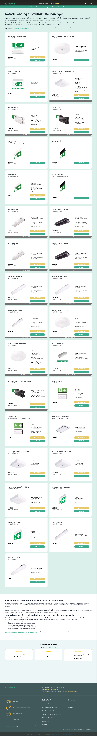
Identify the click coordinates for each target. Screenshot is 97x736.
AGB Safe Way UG (47, 718)
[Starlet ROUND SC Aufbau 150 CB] (62, 48)
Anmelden (71, 707)
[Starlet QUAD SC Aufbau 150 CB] (18, 464)
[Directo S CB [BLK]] (62, 186)
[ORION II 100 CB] (18, 120)
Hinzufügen (38, 57)
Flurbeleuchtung (67, 7)
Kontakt (44, 724)
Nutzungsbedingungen (9, 726)
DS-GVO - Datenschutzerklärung (51, 714)
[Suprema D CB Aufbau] (18, 534)
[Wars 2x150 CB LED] (18, 570)
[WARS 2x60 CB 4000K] (18, 289)
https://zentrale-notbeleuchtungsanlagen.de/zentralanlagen (21, 632)
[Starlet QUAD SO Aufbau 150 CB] (18, 499)
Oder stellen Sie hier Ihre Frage (61, 734)
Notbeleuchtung (30, 7)
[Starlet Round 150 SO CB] (62, 322)
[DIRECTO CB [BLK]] (62, 153)
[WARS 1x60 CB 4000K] (18, 322)
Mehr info (37, 60)
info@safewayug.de (52, 689)
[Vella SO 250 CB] (18, 428)
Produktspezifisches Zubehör (50, 707)
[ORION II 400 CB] (18, 255)
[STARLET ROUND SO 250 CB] (18, 356)
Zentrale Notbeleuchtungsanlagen (21, 28)
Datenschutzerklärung (32, 725)
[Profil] (85, 3)
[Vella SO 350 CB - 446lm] (62, 428)
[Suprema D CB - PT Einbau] (62, 499)
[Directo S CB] (18, 186)
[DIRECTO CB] (18, 153)
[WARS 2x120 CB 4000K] (62, 289)
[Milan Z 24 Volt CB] (18, 83)
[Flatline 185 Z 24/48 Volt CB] (18, 48)
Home (23, 7)
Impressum (45, 721)
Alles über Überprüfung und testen (52, 704)
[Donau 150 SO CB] (62, 356)
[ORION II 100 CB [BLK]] (62, 120)
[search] (87, 3)
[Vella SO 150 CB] (62, 393)
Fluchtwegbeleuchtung (42, 7)
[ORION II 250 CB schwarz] (62, 222)
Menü (74, 7)
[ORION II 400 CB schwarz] (62, 255)
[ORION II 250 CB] (18, 222)
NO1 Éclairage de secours (69, 691)
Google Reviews (52, 647)
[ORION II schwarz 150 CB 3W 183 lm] (18, 393)
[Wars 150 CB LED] (62, 534)
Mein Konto (71, 704)
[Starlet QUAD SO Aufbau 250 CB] (62, 83)
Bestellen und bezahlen (49, 711)
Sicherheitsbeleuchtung (55, 7)
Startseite (7, 9)
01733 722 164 (55, 3)
